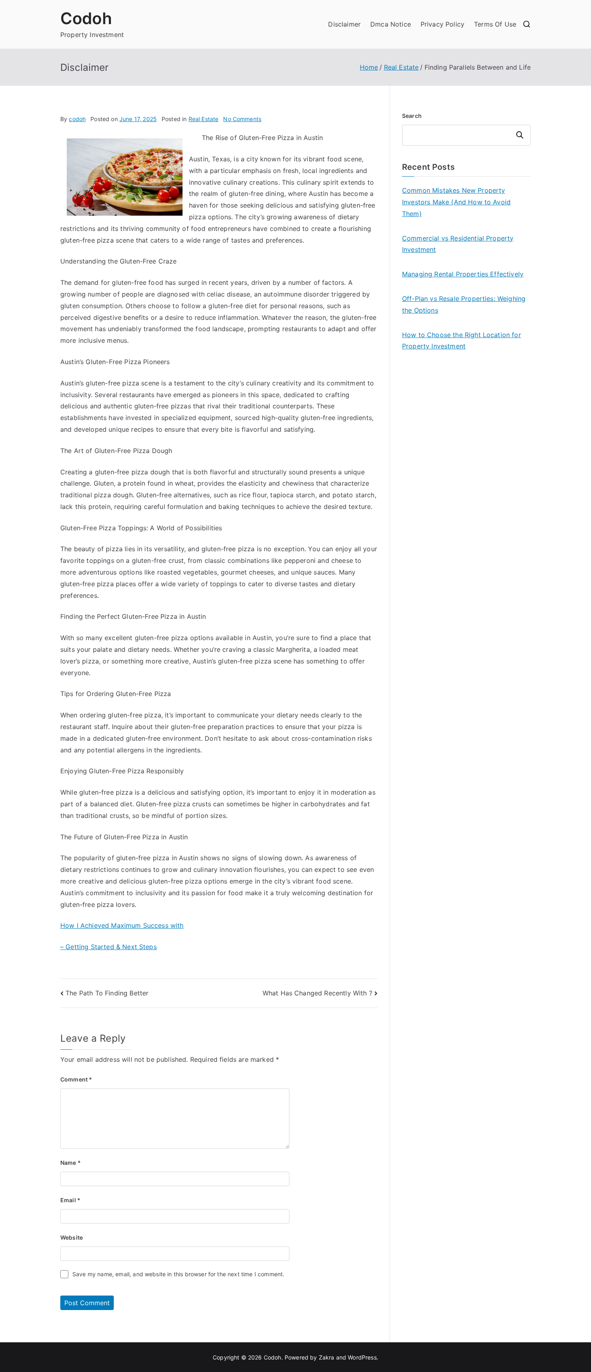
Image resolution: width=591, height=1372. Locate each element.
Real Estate (204, 118)
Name (70, 1162)
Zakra (326, 1357)
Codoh (86, 18)
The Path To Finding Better (107, 993)
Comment (76, 1079)
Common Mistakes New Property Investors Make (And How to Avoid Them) (456, 202)
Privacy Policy (442, 24)
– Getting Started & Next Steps (108, 947)
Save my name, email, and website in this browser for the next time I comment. (178, 1274)
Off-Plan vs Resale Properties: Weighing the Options (463, 304)
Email (70, 1200)
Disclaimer (344, 24)
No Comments (242, 118)
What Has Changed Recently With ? (317, 993)
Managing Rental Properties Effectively (462, 274)
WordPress (362, 1357)
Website (71, 1237)
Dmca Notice (390, 24)
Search (412, 115)
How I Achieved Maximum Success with (122, 925)
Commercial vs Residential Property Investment (457, 244)
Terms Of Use (495, 24)
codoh (77, 118)
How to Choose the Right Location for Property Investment (461, 340)
